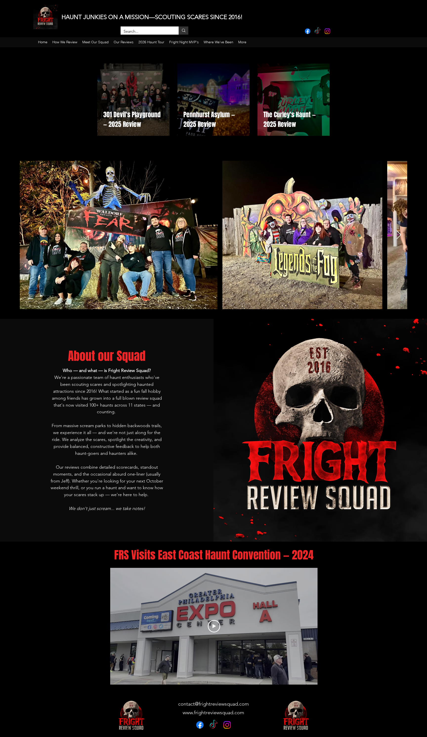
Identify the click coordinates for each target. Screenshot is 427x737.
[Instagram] (327, 31)
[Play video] (214, 626)
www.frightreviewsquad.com (213, 712)
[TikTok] (317, 31)
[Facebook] (307, 31)
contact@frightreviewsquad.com (213, 704)
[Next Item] (399, 235)
